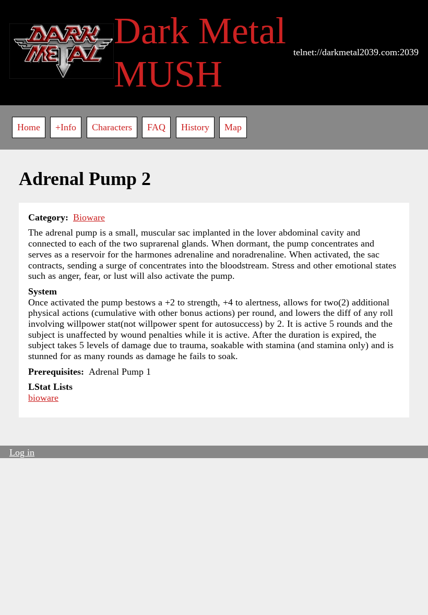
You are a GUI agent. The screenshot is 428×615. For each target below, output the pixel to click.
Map (233, 127)
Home (28, 127)
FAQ (156, 127)
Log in (21, 452)
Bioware (89, 217)
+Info (65, 127)
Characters (112, 127)
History (195, 127)
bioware (43, 397)
